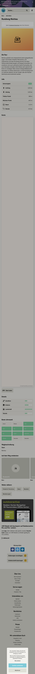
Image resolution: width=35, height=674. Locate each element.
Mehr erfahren (18, 660)
